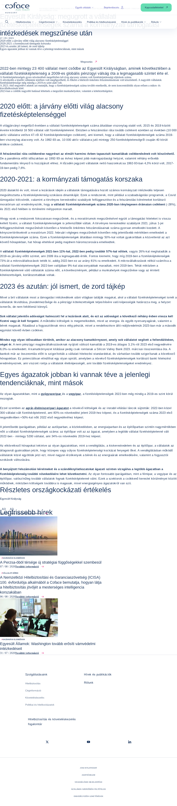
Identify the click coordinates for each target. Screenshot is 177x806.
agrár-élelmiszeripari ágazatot (47, 408)
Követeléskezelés (34, 697)
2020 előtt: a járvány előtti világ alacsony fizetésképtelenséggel (34, 40)
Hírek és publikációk (98, 674)
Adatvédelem (88, 775)
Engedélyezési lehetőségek (88, 796)
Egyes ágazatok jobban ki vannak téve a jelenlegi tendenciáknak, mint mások (42, 49)
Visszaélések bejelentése (88, 782)
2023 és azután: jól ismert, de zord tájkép (22, 46)
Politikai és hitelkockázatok (39, 704)
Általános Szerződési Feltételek (88, 789)
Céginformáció (33, 690)
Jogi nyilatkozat (88, 768)
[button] (8, 22)
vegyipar (75, 394)
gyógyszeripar (51, 394)
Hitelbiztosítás (32, 683)
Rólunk (88, 682)
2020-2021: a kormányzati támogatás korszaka (25, 43)
